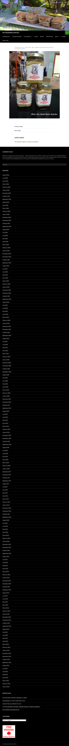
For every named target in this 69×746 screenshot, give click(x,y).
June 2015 (5, 562)
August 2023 (6, 266)
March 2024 (6, 244)
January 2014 (6, 614)
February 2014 (6, 611)
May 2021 (5, 347)
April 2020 (5, 387)
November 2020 (7, 365)
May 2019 (5, 420)
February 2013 (6, 647)
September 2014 (7, 589)
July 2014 (5, 596)
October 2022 (6, 296)
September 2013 (7, 626)
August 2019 (6, 411)
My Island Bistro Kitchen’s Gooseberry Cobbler (15, 697)
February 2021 (6, 356)
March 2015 (6, 571)
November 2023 (7, 256)
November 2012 (7, 656)
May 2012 (5, 674)
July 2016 (5, 523)
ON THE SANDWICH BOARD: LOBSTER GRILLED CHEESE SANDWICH (21, 706)
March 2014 (6, 608)
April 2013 (5, 641)
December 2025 (7, 193)
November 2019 (7, 402)
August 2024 (6, 229)
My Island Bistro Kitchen (11, 32)
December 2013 (7, 617)
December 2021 (7, 326)
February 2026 (6, 187)
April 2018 (5, 459)
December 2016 (7, 508)
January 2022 (6, 323)
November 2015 (7, 547)
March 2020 (6, 390)
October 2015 (6, 550)
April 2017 (5, 496)
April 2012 (5, 677)
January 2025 (6, 214)
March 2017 (6, 499)
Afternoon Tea (6, 36)
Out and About (27, 36)
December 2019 (7, 399)
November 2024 (7, 220)
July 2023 (5, 269)
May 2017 (5, 493)
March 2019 (6, 426)
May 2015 (5, 565)
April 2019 (5, 423)
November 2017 (7, 474)
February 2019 (6, 429)
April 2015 (5, 568)
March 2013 (6, 644)
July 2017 (5, 487)
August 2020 (6, 375)
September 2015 (7, 553)
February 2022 (6, 320)
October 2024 (6, 223)
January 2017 (6, 505)
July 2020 (5, 378)
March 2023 (6, 281)
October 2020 (6, 368)
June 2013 (5, 635)
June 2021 (5, 344)
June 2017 (5, 490)
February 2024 (6, 247)
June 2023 (5, 272)
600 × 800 (28, 47)
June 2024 (5, 235)
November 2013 (7, 620)
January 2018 (6, 468)
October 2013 (6, 623)
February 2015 (6, 574)
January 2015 (6, 577)
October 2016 (6, 514)
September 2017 (7, 480)
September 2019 (7, 408)
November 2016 (7, 511)
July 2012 (5, 668)
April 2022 (5, 314)
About (56, 36)
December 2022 (7, 290)
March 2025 (6, 208)
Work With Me (49, 36)
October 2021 (6, 332)
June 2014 (5, 599)
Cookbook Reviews (17, 36)
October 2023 (6, 259)
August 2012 (6, 665)
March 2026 (6, 184)
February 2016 (6, 538)
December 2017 (7, 471)
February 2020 (6, 393)
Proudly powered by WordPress (10, 744)
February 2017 (6, 502)
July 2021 (5, 341)
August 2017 (6, 484)
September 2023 (7, 262)
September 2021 (7, 335)
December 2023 (7, 253)
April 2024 (5, 241)
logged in (24, 141)
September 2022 (7, 299)
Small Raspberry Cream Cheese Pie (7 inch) (14, 700)
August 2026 (6, 175)
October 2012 (6, 659)
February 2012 (6, 683)
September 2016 (7, 517)
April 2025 (5, 205)
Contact (64, 36)
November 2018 (7, 438)
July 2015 (5, 559)
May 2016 (5, 529)
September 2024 (7, 226)
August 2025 (6, 202)
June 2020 (5, 381)
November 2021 (7, 329)
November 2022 (7, 293)
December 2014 (7, 580)
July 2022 (5, 305)
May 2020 (5, 384)
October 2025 (6, 196)
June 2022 (5, 308)
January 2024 (6, 250)
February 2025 (6, 211)
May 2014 (5, 602)
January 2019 (6, 432)
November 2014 (7, 583)
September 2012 (7, 662)
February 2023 (6, 284)
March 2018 (6, 462)
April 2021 (5, 350)
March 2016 (6, 535)
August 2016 (6, 520)
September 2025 (7, 199)
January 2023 (6, 287)
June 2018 (5, 453)
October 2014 (6, 586)
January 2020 (6, 396)
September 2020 (7, 371)
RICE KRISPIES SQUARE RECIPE (11, 710)
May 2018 (5, 456)
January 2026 (6, 190)
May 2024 (5, 238)
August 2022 (6, 302)
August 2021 (6, 338)
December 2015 (7, 544)
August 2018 (6, 447)
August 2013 (6, 629)
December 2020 (7, 362)
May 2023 (5, 275)
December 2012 (7, 653)
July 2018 (5, 450)
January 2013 (6, 650)
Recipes (42, 36)
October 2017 (6, 477)
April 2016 (5, 532)
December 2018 (7, 435)
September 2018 (7, 444)
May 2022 (5, 311)
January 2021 (6, 359)
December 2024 (7, 217)
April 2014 (5, 605)
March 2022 (6, 317)
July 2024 (5, 232)
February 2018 (6, 465)
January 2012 (6, 686)
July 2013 (5, 632)
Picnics (36, 36)
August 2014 (6, 593)
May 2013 (5, 638)
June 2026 (5, 178)
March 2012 (6, 680)
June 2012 (5, 671)
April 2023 (5, 278)
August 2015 (6, 556)
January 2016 (6, 541)
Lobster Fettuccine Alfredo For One (12, 703)
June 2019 (5, 417)
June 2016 (5, 526)
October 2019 (6, 405)
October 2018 (6, 441)
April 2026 (5, 181)
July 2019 (5, 414)
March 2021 (6, 353)
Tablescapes (5, 40)
